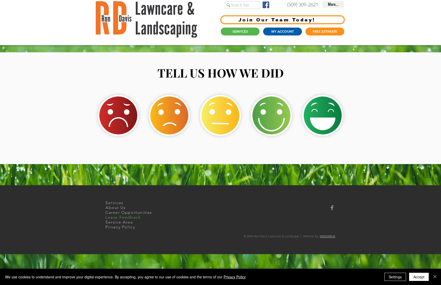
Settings (395, 276)
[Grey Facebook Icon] (332, 207)
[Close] (435, 277)
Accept (418, 276)
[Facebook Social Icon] (266, 5)
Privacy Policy (235, 276)
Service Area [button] (119, 222)
